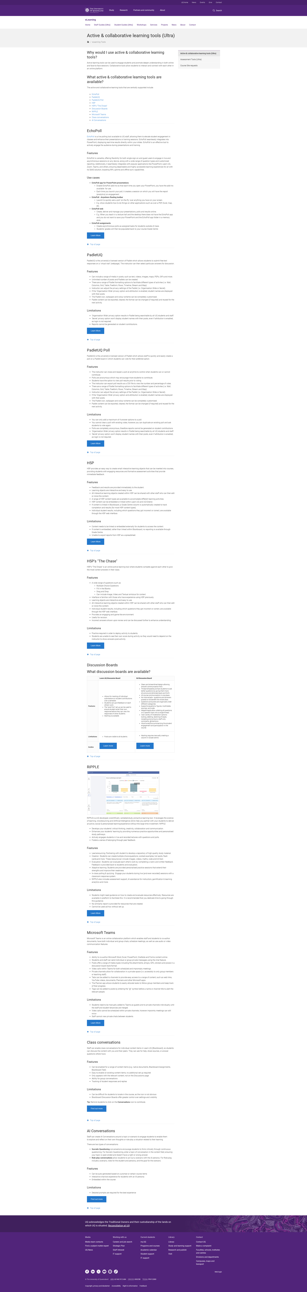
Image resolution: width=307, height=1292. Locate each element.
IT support (117, 1254)
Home (87, 25)
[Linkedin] (93, 1271)
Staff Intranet (118, 1250)
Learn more (108, 746)
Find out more (97, 1108)
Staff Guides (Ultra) (102, 25)
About (162, 10)
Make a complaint (203, 1246)
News (194, 2)
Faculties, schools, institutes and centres (208, 1251)
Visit (170, 1254)
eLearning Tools (99, 42)
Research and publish (177, 1250)
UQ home (184, 2)
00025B (137, 1279)
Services (153, 25)
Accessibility (116, 1286)
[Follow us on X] (98, 1271)
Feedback (143, 1286)
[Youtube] (104, 1271)
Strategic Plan (119, 1246)
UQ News (89, 1250)
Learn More (95, 235)
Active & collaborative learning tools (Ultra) (198, 53)
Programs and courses (150, 1246)
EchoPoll (90, 136)
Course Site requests (189, 65)
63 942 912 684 (120, 1279)
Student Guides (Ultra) (123, 25)
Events (202, 2)
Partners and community (143, 10)
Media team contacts (94, 1242)
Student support (147, 1254)
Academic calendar (149, 1250)
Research (124, 10)
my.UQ (143, 1242)
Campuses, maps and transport (205, 1262)
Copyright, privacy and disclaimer (97, 1286)
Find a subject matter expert (97, 1246)
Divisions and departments (207, 1257)
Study (111, 10)
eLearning (90, 19)
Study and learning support (179, 1246)
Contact (219, 2)
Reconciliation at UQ (119, 1225)
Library (171, 1242)
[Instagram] (110, 1271)
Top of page (95, 244)
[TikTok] (116, 1271)
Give (210, 2)
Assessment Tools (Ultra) (191, 59)
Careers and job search (122, 1242)
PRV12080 (152, 1279)
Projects (164, 25)
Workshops (141, 25)
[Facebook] (87, 1271)
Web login (218, 1272)
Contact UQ (201, 1242)
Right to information (130, 1286)
